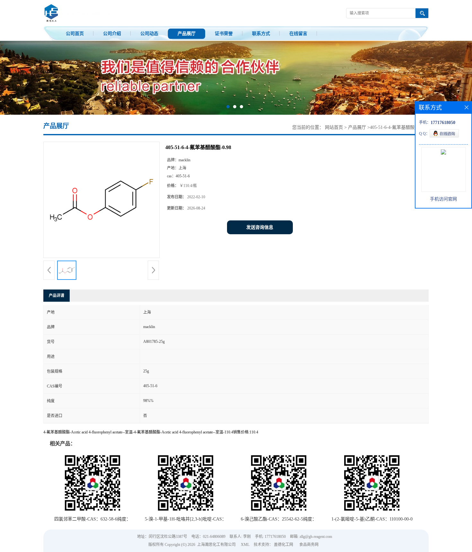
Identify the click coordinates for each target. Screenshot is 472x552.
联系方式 (261, 33)
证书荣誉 (224, 33)
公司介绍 (112, 33)
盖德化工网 (283, 544)
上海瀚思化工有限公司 (216, 544)
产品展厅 (187, 33)
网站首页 (334, 127)
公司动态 (149, 33)
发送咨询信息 (259, 227)
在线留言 (298, 33)
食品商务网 (309, 544)
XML (245, 544)
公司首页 (75, 33)
